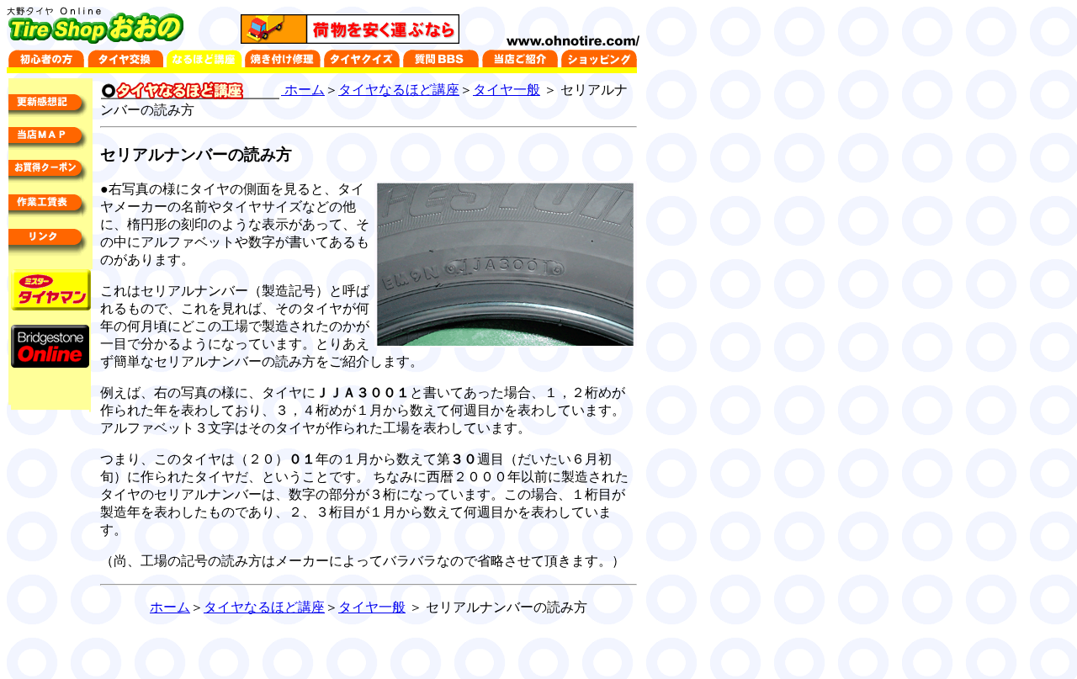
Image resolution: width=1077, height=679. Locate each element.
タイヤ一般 (506, 89)
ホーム (303, 89)
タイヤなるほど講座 (398, 89)
